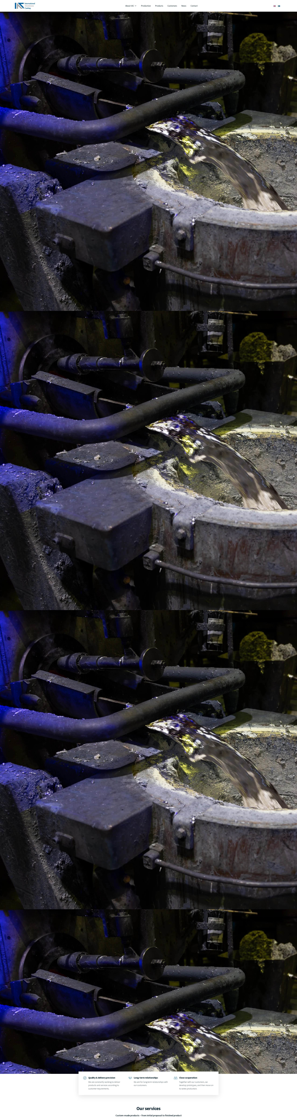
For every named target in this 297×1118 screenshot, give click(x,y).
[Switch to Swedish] (279, 6)
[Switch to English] (274, 6)
